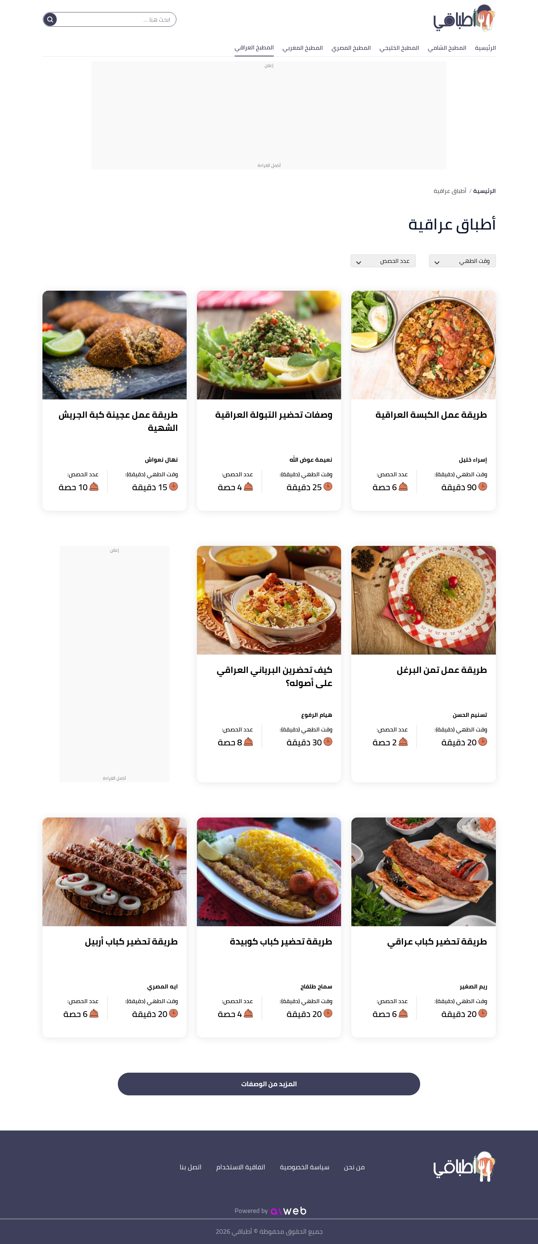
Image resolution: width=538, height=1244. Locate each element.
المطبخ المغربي (303, 47)
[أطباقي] (465, 19)
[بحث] (50, 19)
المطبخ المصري (351, 47)
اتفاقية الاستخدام (240, 1167)
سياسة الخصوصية (304, 1167)
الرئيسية (485, 47)
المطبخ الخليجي (399, 47)
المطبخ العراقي (254, 47)
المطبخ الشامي (447, 47)
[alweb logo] (288, 1211)
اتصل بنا (191, 1167)
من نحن (354, 1167)
